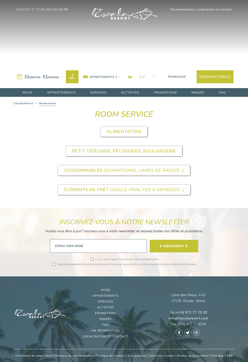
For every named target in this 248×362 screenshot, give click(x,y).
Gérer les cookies (162, 356)
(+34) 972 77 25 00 (191, 312)
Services (105, 302)
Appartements (105, 296)
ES (50, 9)
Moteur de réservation (193, 356)
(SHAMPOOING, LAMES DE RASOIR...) (124, 170)
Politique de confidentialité (74, 356)
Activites (105, 307)
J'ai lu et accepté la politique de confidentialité (126, 259)
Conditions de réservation (34, 356)
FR (66, 9)
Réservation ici (215, 77)
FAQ (105, 325)
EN (55, 9)
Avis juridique (137, 356)
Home (105, 290)
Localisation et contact (105, 336)
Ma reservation (105, 331)
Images (105, 319)
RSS (230, 356)
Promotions (105, 313)
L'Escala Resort (24, 103)
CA (61, 9)
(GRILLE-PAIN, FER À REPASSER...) (124, 190)
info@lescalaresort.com (188, 318)
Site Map (218, 356)
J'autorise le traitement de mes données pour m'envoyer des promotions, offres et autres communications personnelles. (126, 264)
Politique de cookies (110, 356)
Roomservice (47, 103)
